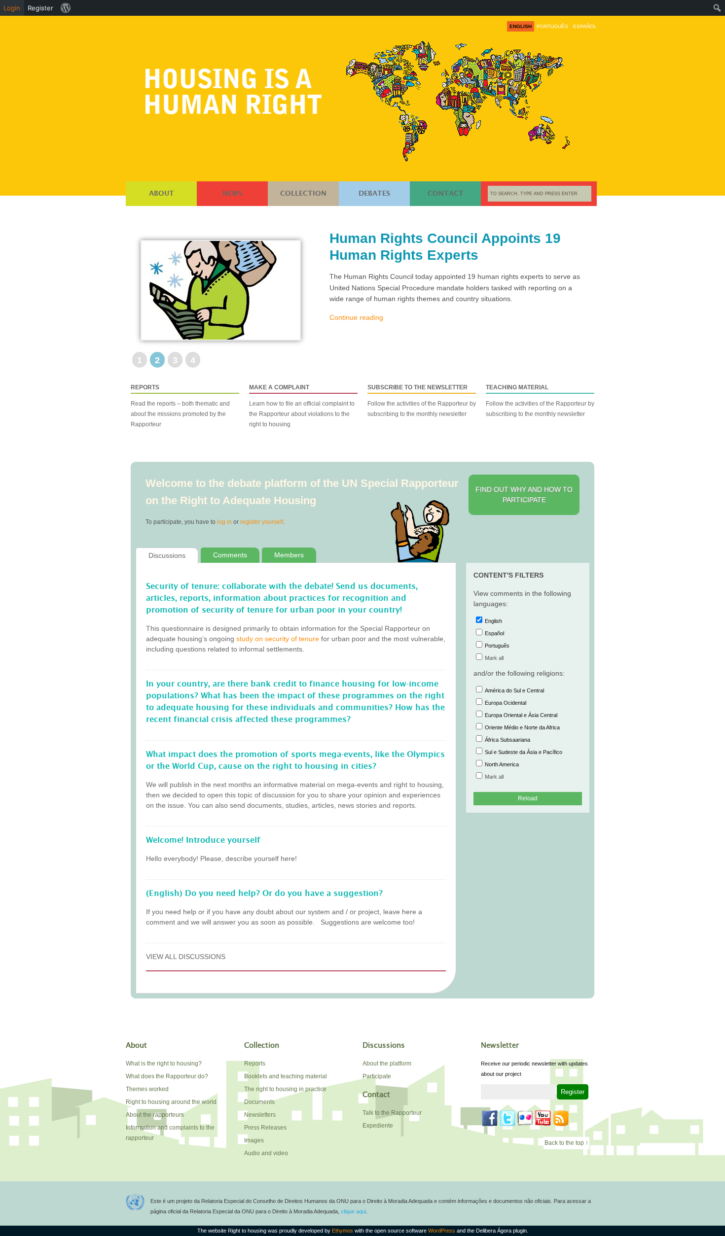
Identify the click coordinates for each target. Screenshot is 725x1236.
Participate (376, 1076)
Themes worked (147, 1089)
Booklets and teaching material (285, 1076)
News (232, 193)
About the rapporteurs (155, 1114)
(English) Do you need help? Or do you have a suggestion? (264, 893)
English (493, 621)
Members (289, 555)
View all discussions (185, 957)
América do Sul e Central (514, 690)
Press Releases (265, 1127)
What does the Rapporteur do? (167, 1076)
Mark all (494, 658)
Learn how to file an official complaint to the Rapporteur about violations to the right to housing (302, 406)
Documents (259, 1102)
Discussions (166, 555)
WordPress (441, 1231)
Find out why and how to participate (524, 494)
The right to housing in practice (285, 1089)
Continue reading (356, 317)
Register (40, 8)
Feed (561, 1118)
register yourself (261, 521)
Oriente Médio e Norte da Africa (522, 727)
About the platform (386, 1063)
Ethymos (342, 1231)
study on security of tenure (277, 639)
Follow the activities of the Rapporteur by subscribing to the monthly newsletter (421, 400)
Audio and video (266, 1153)
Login (11, 8)
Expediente (377, 1125)
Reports (254, 1063)
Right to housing (236, 89)
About (161, 193)
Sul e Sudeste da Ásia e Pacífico (523, 752)
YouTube (543, 1118)
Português (497, 646)
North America (502, 764)
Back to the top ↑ (566, 1142)
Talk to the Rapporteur (392, 1112)
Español (494, 633)
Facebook (490, 1118)
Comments (230, 555)
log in (224, 521)
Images (254, 1140)
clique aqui (353, 1211)
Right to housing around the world (171, 1102)
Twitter (507, 1118)
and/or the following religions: (519, 673)
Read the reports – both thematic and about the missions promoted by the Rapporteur (180, 406)
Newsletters (260, 1114)
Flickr (525, 1118)
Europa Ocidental (505, 703)
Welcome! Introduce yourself (203, 840)
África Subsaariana (507, 740)
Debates (374, 193)
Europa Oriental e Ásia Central (521, 715)
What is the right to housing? (164, 1063)
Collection (303, 193)
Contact (446, 193)
